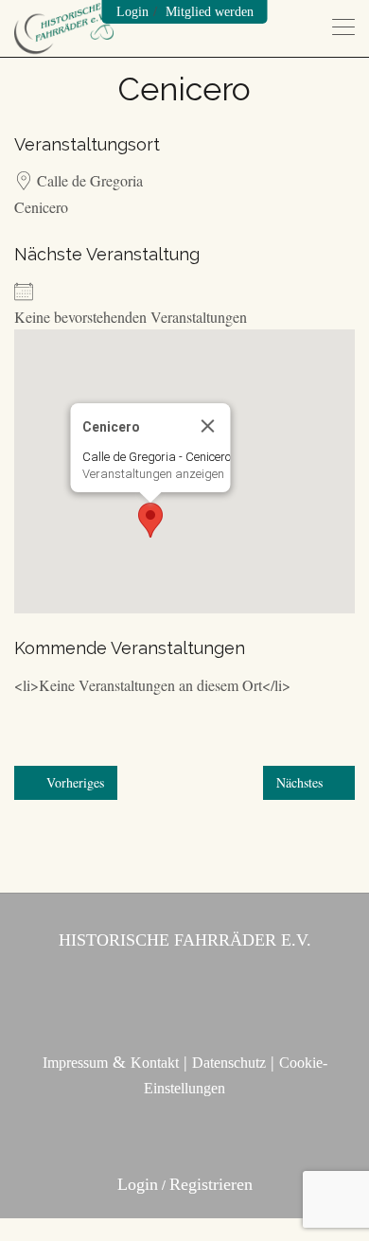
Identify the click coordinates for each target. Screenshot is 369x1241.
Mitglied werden (210, 12)
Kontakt (155, 1063)
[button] (150, 520)
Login (132, 12)
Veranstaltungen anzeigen (153, 474)
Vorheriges (73, 782)
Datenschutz (229, 1063)
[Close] (208, 426)
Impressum (75, 1063)
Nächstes (301, 782)
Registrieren (211, 1184)
